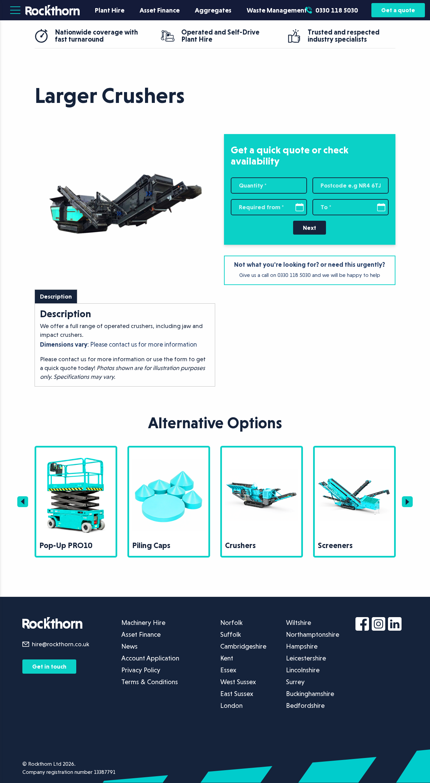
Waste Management (277, 10)
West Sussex (238, 682)
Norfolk (231, 622)
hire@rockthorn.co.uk (60, 644)
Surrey (295, 682)
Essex (228, 670)
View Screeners (263, 451)
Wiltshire (298, 622)
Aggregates (213, 10)
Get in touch (49, 666)
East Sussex (236, 694)
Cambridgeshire (243, 646)
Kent (226, 658)
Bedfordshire (305, 705)
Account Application (150, 658)
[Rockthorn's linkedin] (396, 625)
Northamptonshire (312, 634)
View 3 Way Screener (363, 451)
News (129, 646)
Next (309, 227)
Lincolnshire (303, 670)
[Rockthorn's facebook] (363, 625)
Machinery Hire (143, 622)
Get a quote (398, 10)
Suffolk (230, 634)
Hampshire (302, 646)
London (231, 705)
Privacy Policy (140, 670)
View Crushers (169, 451)
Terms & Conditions (149, 682)
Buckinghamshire (310, 694)
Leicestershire (306, 658)
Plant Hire (109, 10)
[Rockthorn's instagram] (380, 625)
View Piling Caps (79, 451)
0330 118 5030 (294, 275)
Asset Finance (160, 10)
